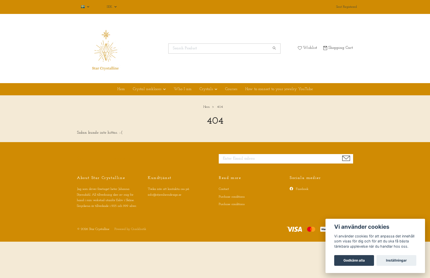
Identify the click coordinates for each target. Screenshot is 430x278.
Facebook (302, 189)
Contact (224, 189)
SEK (110, 7)
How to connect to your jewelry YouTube (279, 89)
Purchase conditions (232, 197)
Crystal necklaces (147, 89)
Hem (121, 89)
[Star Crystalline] (146, 48)
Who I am (183, 89)
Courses (231, 89)
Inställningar (396, 260)
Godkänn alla (354, 260)
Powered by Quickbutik (130, 229)
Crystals (206, 89)
